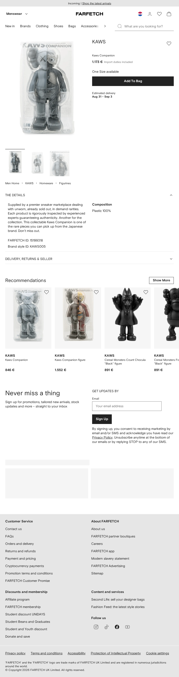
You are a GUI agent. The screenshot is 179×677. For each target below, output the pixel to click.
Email (95, 398)
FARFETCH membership (23, 606)
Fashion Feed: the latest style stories (118, 606)
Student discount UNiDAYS (25, 614)
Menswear (14, 13)
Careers (97, 543)
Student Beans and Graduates (27, 621)
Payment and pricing (20, 558)
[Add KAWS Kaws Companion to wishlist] (169, 43)
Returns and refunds (20, 551)
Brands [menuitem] (25, 26)
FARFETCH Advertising (108, 565)
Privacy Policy (102, 437)
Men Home (12, 183)
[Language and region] (140, 14)
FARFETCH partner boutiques (113, 536)
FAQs (9, 536)
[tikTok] (106, 627)
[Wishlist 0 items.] (159, 14)
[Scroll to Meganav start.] (105, 26)
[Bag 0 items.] (169, 14)
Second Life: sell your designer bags (118, 599)
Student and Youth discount (26, 629)
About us (98, 528)
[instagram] (96, 627)
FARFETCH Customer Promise (27, 580)
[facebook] (117, 627)
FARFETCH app (102, 551)
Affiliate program (17, 599)
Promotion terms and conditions (29, 573)
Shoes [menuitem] (58, 26)
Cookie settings (157, 653)
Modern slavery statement (110, 558)
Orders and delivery (19, 543)
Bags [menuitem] (72, 26)
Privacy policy (15, 653)
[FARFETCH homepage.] (89, 14)
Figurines (65, 183)
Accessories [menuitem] (89, 26)
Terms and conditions (46, 653)
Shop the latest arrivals (96, 3)
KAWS (29, 183)
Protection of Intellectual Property (116, 653)
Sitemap (97, 573)
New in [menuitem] (10, 26)
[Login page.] (150, 14)
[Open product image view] (46, 93)
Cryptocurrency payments (24, 565)
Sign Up (102, 419)
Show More (161, 280)
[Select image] (15, 163)
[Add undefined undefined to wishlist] (46, 292)
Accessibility (77, 653)
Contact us (13, 528)
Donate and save (17, 636)
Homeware (46, 183)
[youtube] (127, 627)
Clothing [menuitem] (42, 26)
